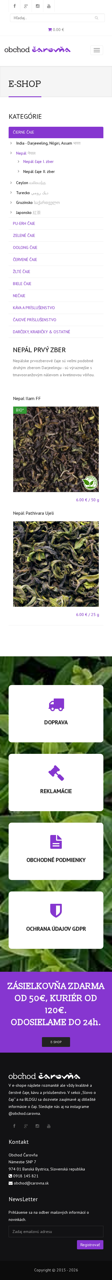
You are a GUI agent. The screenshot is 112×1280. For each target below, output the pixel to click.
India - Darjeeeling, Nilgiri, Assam (48, 143)
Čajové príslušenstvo (34, 319)
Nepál (25, 153)
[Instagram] (37, 6)
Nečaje (19, 295)
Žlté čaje (21, 271)
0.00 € (58, 29)
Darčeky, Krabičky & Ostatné (41, 331)
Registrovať (90, 1244)
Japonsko (28, 212)
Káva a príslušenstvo (34, 307)
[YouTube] (49, 6)
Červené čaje (25, 259)
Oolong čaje (25, 247)
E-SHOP (56, 1042)
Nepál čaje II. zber (39, 171)
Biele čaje (22, 283)
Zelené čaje (24, 235)
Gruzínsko (38, 202)
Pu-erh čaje (24, 223)
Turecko (32, 192)
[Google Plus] (26, 6)
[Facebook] (14, 6)
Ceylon (31, 182)
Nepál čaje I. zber (38, 161)
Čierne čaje (23, 132)
